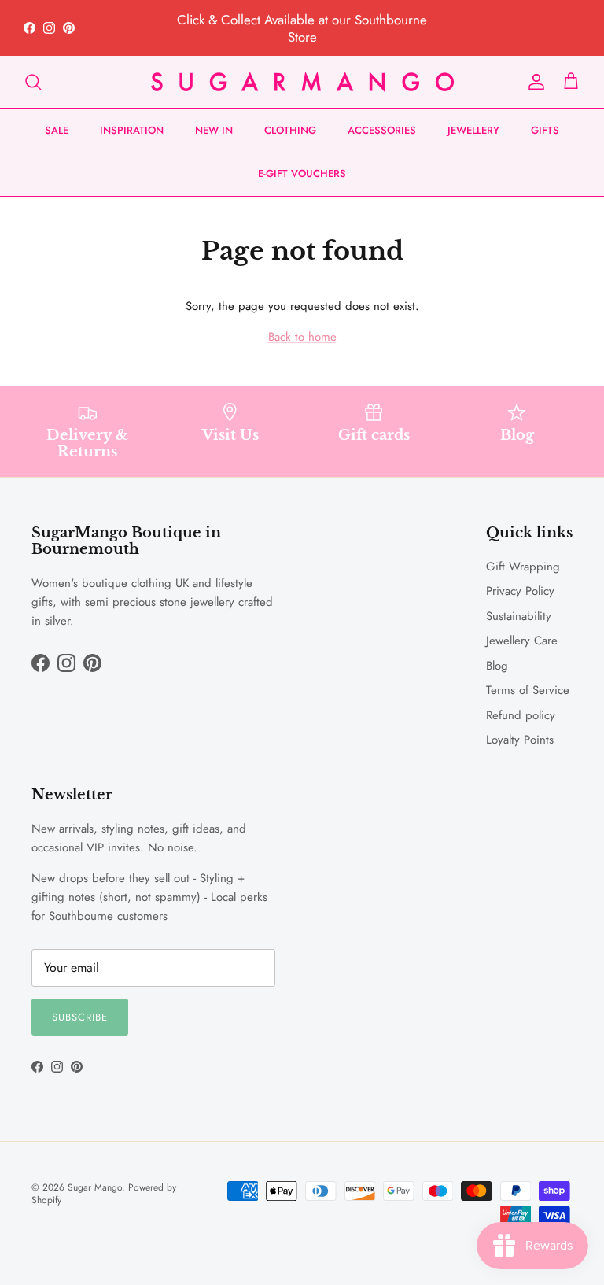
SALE (56, 130)
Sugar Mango (95, 1187)
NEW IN (214, 130)
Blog (497, 665)
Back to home (302, 336)
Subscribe (80, 1017)
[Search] (33, 81)
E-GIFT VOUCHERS (302, 173)
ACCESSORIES (382, 130)
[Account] (533, 81)
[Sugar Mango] (302, 82)
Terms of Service (527, 690)
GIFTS (545, 130)
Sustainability (518, 616)
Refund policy (520, 715)
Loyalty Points (520, 739)
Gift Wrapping (523, 566)
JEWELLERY (473, 130)
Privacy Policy (520, 591)
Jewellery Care (522, 640)
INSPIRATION (132, 130)
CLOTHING (290, 130)
